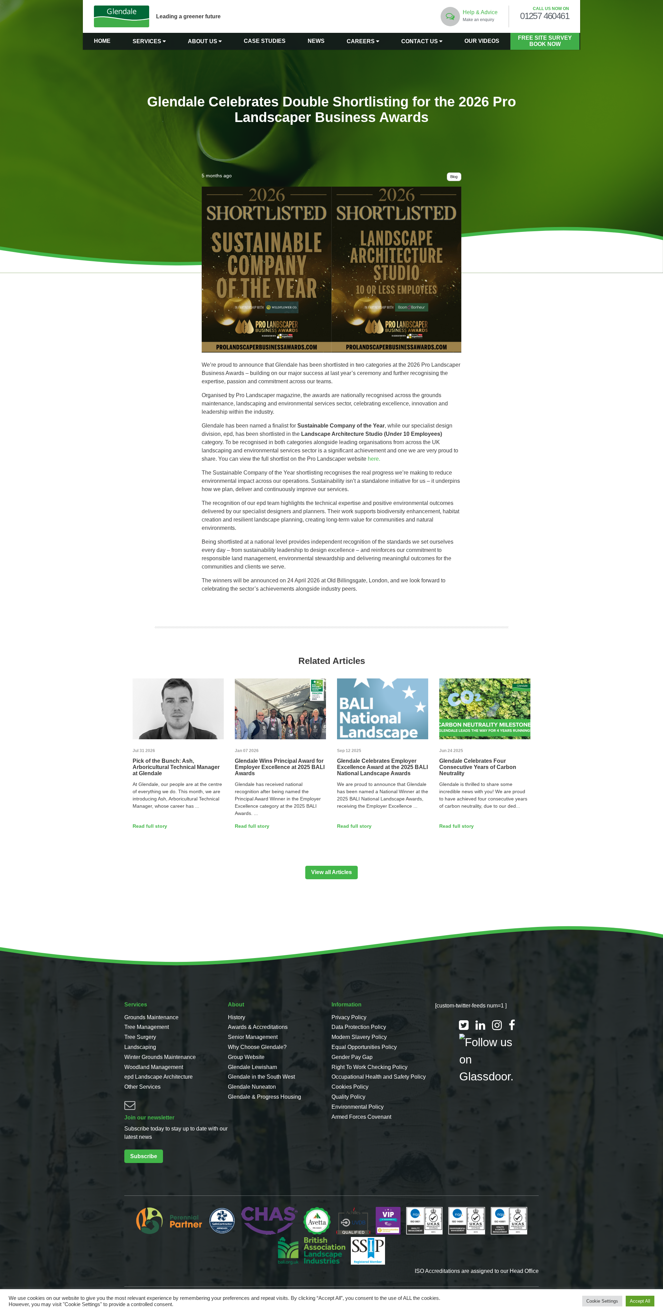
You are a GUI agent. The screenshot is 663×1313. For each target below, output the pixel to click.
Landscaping (140, 1047)
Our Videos (481, 41)
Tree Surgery (140, 1037)
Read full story (150, 826)
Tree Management (146, 1027)
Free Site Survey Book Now (545, 41)
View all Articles (331, 872)
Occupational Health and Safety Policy (379, 1077)
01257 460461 (544, 16)
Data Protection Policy (359, 1027)
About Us (203, 41)
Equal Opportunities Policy (364, 1047)
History (236, 1017)
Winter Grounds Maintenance (160, 1057)
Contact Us (420, 41)
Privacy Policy (349, 1017)
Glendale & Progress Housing (264, 1097)
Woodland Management (153, 1067)
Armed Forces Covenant (361, 1117)
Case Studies (265, 41)
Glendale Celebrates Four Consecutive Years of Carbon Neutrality (477, 767)
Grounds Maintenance (151, 1017)
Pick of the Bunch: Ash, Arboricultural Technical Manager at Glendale (176, 767)
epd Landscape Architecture (158, 1077)
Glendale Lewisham (252, 1067)
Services (148, 41)
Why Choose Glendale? (257, 1047)
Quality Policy (348, 1097)
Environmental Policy (358, 1107)
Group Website (246, 1057)
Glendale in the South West (261, 1077)
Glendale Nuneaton (252, 1087)
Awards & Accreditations (258, 1027)
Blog (454, 177)
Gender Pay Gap (352, 1057)
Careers (361, 41)
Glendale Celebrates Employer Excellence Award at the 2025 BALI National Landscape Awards (382, 767)
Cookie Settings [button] (602, 1301)
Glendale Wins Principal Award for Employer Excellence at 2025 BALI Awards (280, 767)
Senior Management (253, 1037)
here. (374, 459)
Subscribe (143, 1156)
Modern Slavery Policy (359, 1037)
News (316, 41)
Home (102, 41)
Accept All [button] (640, 1301)
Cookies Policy (350, 1087)
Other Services (142, 1087)
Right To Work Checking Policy (369, 1067)
